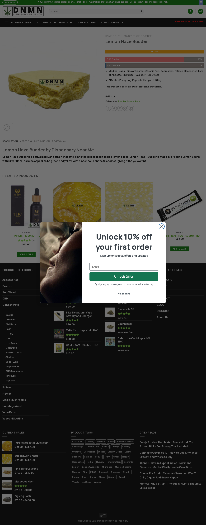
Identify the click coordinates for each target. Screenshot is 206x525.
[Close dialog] (161, 226)
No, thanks (124, 293)
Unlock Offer (124, 276)
